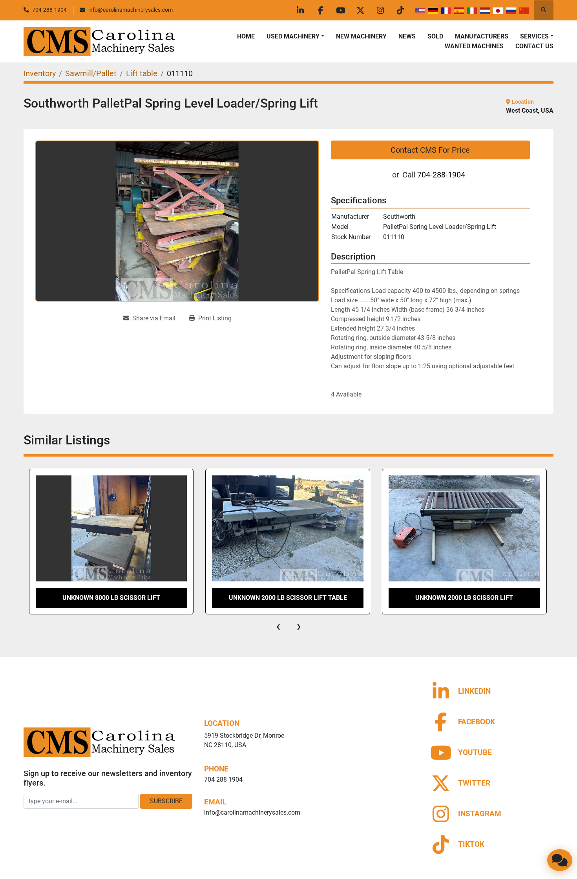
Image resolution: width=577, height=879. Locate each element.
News (407, 36)
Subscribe (166, 801)
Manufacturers (481, 36)
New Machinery (361, 36)
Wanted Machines (474, 46)
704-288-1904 (49, 10)
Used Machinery (293, 36)
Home (246, 36)
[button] (295, 36)
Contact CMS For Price (430, 150)
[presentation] (278, 626)
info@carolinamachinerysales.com (130, 10)
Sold (435, 36)
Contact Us (534, 46)
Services (534, 36)
